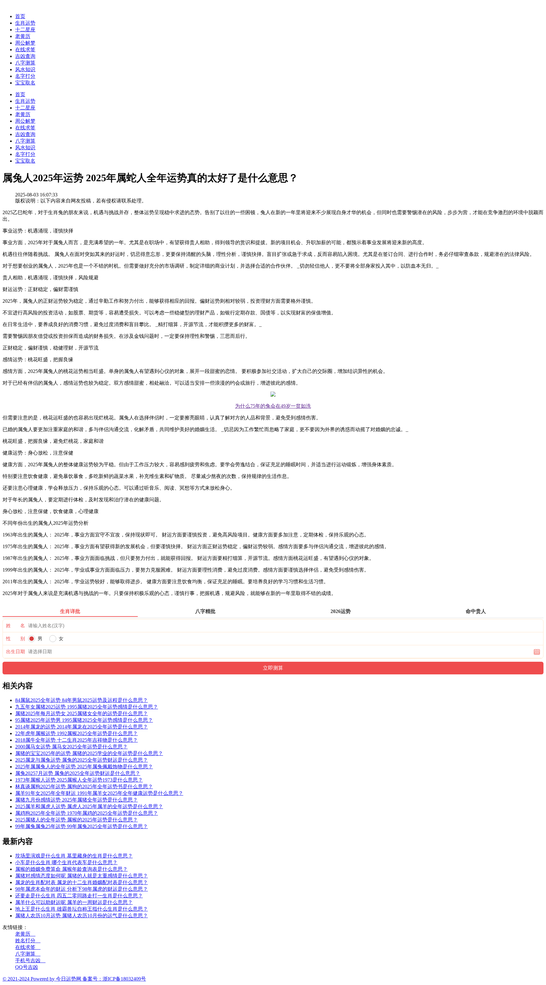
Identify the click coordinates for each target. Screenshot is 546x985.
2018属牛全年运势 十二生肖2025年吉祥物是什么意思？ (76, 740)
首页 (20, 16)
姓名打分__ (27, 940)
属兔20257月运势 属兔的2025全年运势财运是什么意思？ (77, 773)
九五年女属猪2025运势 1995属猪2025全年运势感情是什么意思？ (86, 706)
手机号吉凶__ (30, 960)
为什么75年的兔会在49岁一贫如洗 (273, 406)
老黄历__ (25, 934)
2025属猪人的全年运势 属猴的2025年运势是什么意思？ (76, 819)
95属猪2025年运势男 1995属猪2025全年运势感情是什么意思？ (84, 720)
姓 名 (15, 625)
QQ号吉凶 (26, 967)
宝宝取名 (25, 82)
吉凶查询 (25, 56)
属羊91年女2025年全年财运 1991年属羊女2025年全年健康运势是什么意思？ (99, 793)
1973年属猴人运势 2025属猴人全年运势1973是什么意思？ (79, 780)
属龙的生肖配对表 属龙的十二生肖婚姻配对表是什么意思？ (81, 882)
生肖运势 (25, 23)
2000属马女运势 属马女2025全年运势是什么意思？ (71, 746)
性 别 (15, 638)
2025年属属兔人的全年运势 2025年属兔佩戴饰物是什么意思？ (84, 766)
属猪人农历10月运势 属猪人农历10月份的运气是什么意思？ (81, 915)
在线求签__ (27, 947)
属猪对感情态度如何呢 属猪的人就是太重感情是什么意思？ (81, 875)
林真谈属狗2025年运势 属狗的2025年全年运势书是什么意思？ (84, 786)
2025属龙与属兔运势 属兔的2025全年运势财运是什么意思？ (81, 760)
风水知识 (25, 69)
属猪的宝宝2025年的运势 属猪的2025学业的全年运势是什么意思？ (89, 753)
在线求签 (25, 49)
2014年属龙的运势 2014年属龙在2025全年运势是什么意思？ (81, 726)
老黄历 (22, 36)
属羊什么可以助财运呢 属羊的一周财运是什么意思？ (74, 902)
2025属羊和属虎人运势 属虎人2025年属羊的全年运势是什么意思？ (89, 806)
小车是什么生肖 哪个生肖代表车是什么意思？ (66, 862)
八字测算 (25, 62)
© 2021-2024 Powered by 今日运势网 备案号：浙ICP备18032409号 (74, 979)
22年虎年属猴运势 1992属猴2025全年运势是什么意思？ (76, 733)
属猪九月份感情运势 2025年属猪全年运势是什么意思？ (76, 799)
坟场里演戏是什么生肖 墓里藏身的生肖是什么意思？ (74, 855)
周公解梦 (25, 43)
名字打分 (25, 76)
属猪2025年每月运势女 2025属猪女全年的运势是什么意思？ (81, 713)
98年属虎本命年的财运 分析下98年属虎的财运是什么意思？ (81, 889)
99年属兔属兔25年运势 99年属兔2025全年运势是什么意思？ (81, 826)
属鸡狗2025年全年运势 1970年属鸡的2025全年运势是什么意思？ (86, 813)
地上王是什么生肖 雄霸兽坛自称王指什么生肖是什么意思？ (81, 909)
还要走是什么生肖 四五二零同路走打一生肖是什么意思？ (79, 895)
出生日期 (15, 651)
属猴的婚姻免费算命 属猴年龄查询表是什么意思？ (71, 869)
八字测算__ (27, 954)
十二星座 (25, 29)
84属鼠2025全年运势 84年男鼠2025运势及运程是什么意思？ (81, 700)
